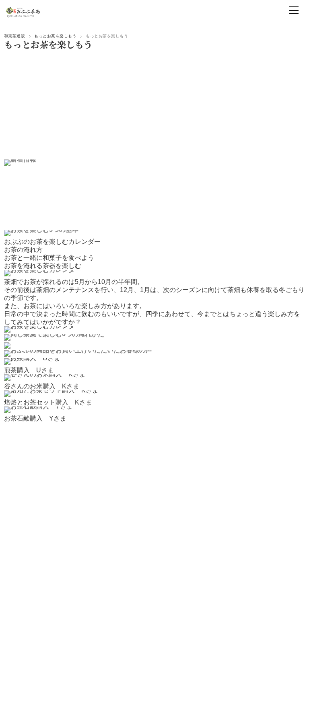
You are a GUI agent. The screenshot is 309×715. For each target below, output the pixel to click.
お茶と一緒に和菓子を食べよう (49, 257)
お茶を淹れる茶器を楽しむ (42, 265)
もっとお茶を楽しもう (55, 36)
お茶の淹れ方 (23, 249)
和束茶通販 (14, 36)
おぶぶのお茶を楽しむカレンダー (52, 241)
